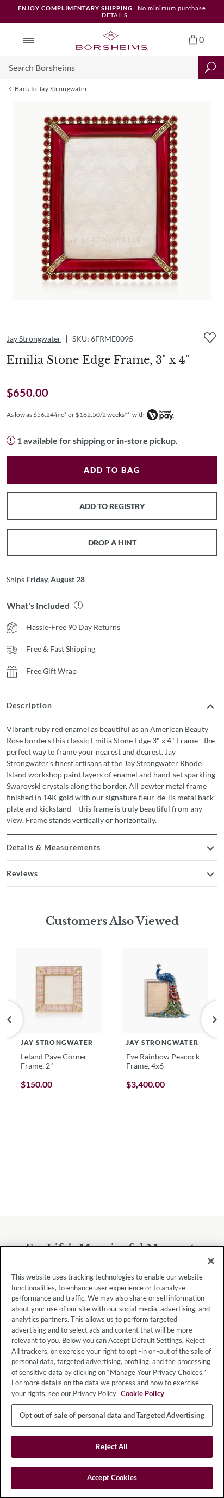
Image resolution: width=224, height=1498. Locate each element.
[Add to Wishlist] (209, 337)
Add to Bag (112, 469)
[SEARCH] (211, 67)
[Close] (211, 1261)
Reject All (112, 1446)
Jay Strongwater (34, 338)
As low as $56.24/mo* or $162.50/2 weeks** (68, 414)
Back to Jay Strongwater (50, 89)
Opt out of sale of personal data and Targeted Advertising (112, 1415)
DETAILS (115, 14)
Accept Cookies (112, 1477)
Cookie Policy (142, 1393)
